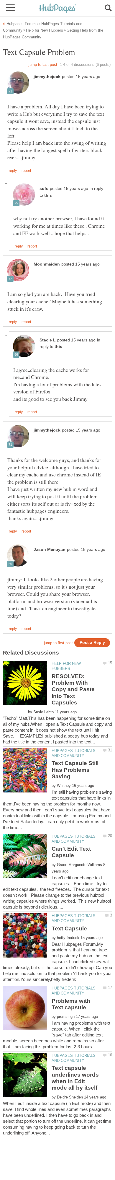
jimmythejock (47, 76)
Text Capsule (69, 928)
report (26, 170)
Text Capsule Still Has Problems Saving (75, 769)
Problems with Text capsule (71, 1004)
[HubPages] (57, 9)
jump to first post (58, 643)
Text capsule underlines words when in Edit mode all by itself (75, 1078)
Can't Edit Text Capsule (71, 852)
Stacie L (48, 340)
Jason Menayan (49, 549)
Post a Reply (92, 642)
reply (13, 170)
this (48, 195)
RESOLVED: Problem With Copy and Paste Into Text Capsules (73, 689)
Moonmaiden (47, 264)
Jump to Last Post (43, 64)
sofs (44, 188)
